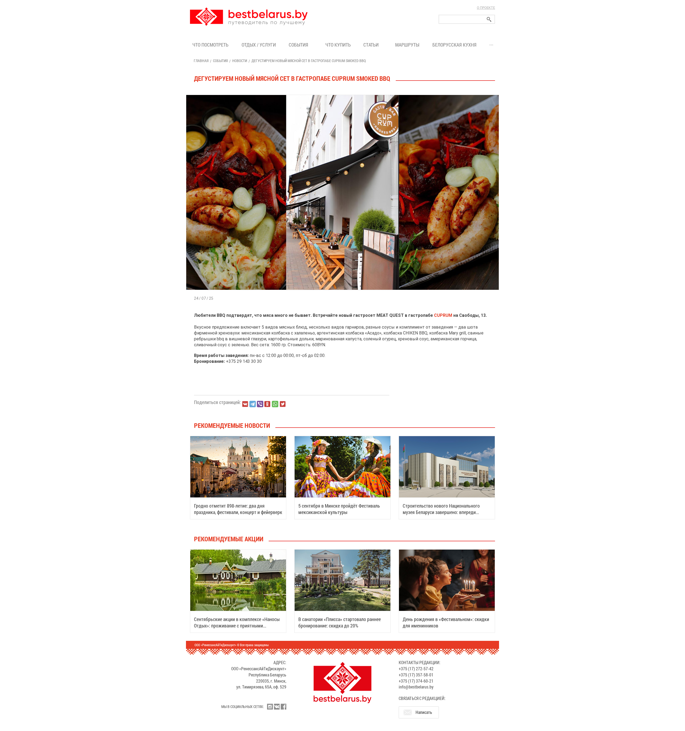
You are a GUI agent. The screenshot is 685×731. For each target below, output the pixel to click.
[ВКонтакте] (245, 404)
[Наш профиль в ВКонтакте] (277, 707)
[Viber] (260, 404)
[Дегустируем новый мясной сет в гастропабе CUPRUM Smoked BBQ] (342, 94)
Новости (239, 60)
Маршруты (407, 44)
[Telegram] (252, 404)
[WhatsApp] (275, 404)
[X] (282, 404)
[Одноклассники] (267, 404)
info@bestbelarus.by (416, 687)
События (299, 44)
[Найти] (489, 19)
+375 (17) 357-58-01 (416, 674)
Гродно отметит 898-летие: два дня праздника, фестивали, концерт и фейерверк (238, 508)
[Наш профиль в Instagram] (270, 707)
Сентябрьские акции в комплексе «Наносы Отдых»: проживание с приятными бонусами (237, 625)
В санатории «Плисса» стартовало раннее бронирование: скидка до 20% (339, 622)
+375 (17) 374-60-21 (416, 681)
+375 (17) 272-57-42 (416, 668)
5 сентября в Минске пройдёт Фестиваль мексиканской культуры (339, 508)
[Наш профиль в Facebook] (283, 707)
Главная (201, 60)
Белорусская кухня (454, 44)
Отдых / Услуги (259, 44)
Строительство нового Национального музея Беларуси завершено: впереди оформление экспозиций (441, 512)
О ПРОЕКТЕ (486, 8)
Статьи (372, 44)
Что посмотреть (210, 44)
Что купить (338, 44)
